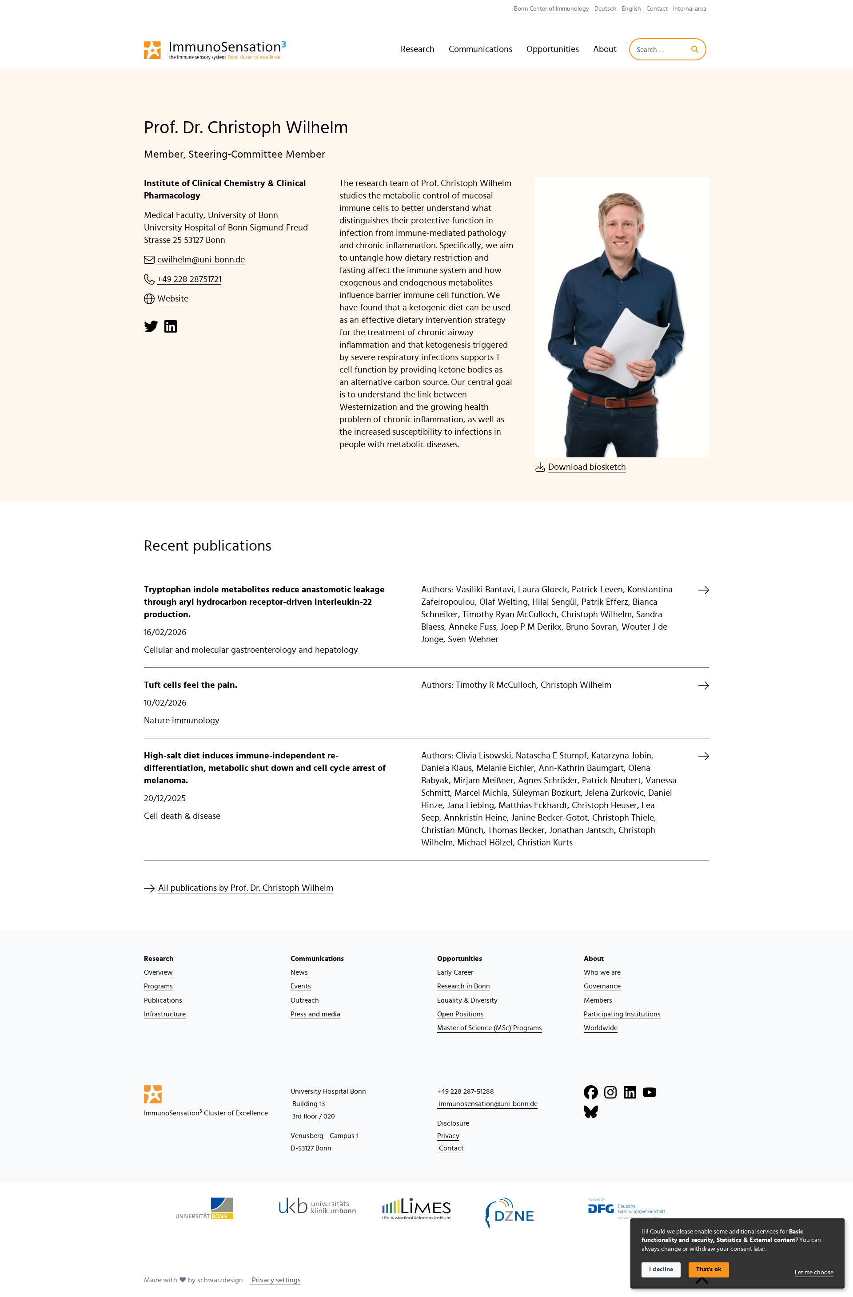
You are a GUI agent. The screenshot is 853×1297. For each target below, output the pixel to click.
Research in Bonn (463, 986)
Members (598, 1000)
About (605, 49)
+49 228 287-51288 (465, 1091)
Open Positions (460, 1014)
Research (417, 49)
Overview (158, 972)
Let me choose (814, 1272)
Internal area (689, 9)
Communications (480, 49)
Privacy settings (275, 1280)
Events (301, 986)
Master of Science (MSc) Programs (489, 1027)
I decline (661, 1269)
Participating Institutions (622, 1014)
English (631, 9)
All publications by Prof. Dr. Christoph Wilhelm (245, 888)
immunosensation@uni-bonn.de (487, 1103)
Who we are (602, 972)
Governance (602, 986)
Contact (657, 9)
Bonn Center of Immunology (551, 9)
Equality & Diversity (467, 1000)
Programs (158, 986)
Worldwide (601, 1027)
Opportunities (552, 49)
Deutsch (605, 9)
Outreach (305, 1000)
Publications (163, 1000)
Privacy (448, 1135)
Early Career (455, 972)
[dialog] (737, 1253)
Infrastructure (165, 1014)
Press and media (315, 1014)
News (299, 972)
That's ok (708, 1269)
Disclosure (453, 1123)
